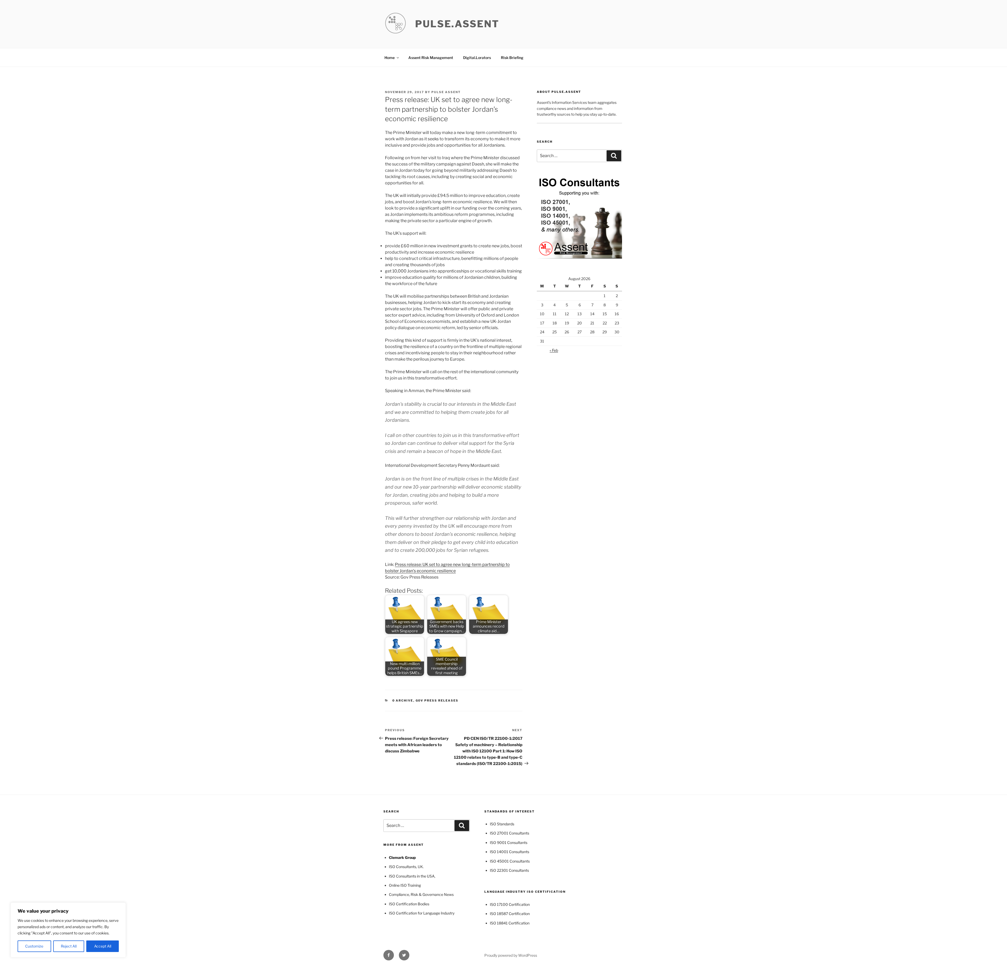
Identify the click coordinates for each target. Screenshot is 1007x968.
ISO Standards (502, 824)
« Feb (554, 350)
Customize (34, 946)
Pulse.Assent (457, 24)
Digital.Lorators (477, 57)
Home (389, 57)
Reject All (69, 946)
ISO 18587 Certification (510, 913)
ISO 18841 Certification (509, 923)
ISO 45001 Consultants (510, 861)
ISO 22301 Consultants (509, 870)
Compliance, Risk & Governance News (421, 894)
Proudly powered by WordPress (510, 955)
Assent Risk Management (430, 57)
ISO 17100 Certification (510, 904)
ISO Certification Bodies (409, 904)
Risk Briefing (512, 57)
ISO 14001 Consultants (509, 851)
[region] (68, 930)
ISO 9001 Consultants (508, 842)
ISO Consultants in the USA (412, 876)
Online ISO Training (405, 885)
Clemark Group (402, 857)
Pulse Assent (446, 92)
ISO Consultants (402, 866)
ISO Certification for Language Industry (421, 913)
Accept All (102, 946)
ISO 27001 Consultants (509, 833)
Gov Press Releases (437, 700)
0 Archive (402, 700)
